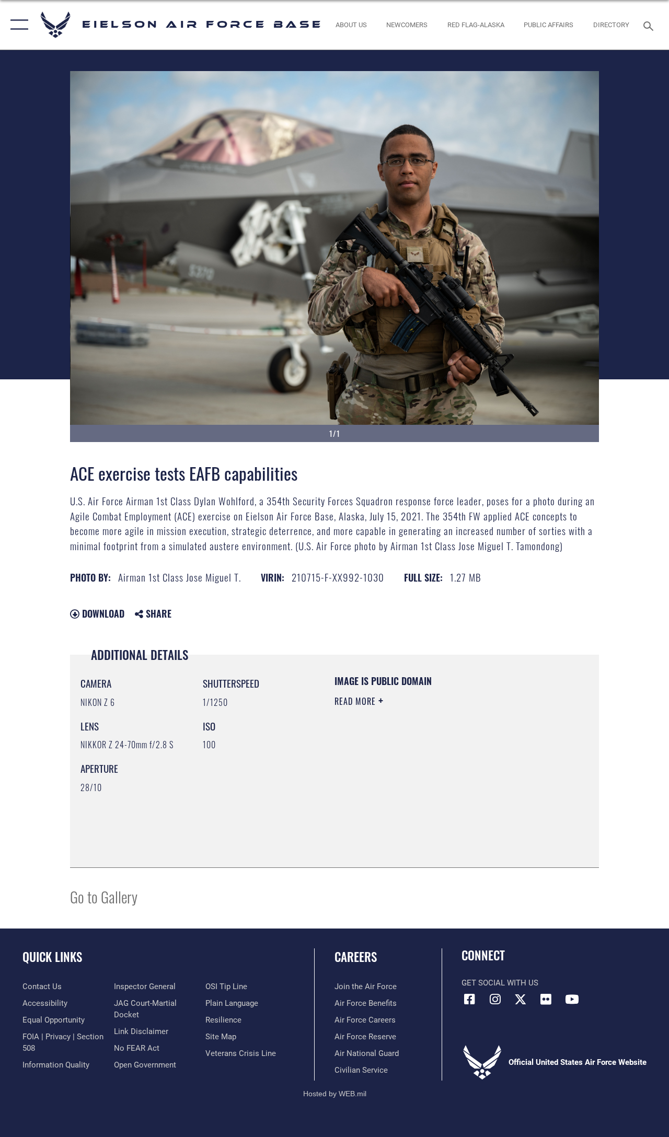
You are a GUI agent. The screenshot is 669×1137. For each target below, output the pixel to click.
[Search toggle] (650, 25)
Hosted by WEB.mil (334, 1093)
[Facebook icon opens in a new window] (469, 999)
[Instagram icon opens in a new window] (495, 999)
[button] (17, 25)
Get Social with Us (500, 983)
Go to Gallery (103, 896)
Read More (356, 701)
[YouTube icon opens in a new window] (572, 999)
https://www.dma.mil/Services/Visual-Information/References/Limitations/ (428, 789)
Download (101, 613)
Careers (355, 957)
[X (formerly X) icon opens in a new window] (520, 999)
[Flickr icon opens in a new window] (546, 999)
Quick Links (52, 957)
